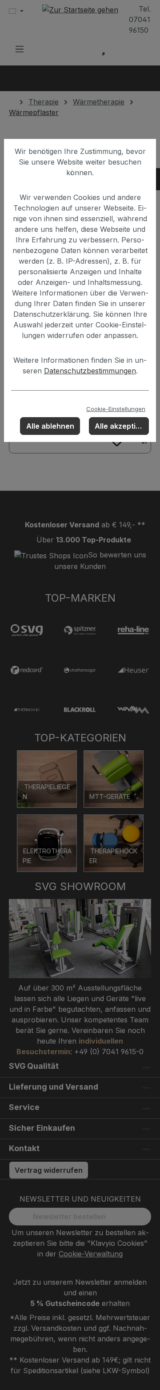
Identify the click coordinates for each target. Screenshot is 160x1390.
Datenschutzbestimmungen (90, 370)
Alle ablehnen (50, 426)
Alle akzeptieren (122, 426)
